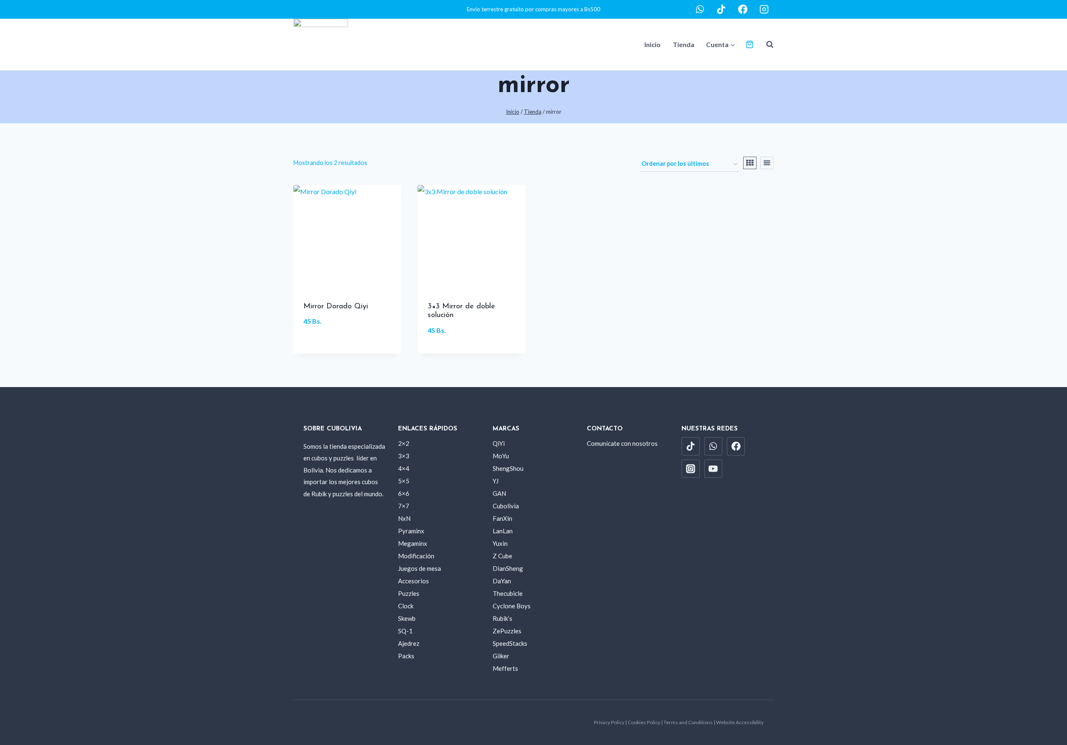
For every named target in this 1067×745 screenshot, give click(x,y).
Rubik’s (502, 618)
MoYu (501, 456)
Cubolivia (506, 506)
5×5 (403, 481)
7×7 (403, 506)
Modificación (416, 556)
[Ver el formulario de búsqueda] (766, 44)
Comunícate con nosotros (622, 443)
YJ (495, 481)
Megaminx (412, 543)
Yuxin (500, 543)
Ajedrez (408, 643)
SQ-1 (405, 631)
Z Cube (502, 556)
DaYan (502, 581)
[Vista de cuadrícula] (749, 163)
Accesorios (413, 581)
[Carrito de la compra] (750, 44)
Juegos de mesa (419, 568)
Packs (406, 656)
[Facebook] (743, 9)
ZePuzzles (507, 631)
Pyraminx (411, 531)
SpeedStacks (510, 643)
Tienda (683, 44)
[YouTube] (713, 469)
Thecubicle (508, 593)
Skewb (407, 618)
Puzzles (408, 593)
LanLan (503, 531)
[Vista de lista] (767, 163)
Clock (405, 606)
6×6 (403, 493)
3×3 (403, 456)
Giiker (501, 656)
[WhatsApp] (700, 9)
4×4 (403, 468)
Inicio (652, 44)
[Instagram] (764, 9)
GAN (499, 493)
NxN (404, 518)
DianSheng (508, 568)
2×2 (403, 443)
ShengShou (508, 468)
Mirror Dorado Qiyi (335, 306)
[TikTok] (721, 9)
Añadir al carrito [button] (347, 348)
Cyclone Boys (512, 606)
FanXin (502, 518)
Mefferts (505, 668)
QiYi (499, 443)
